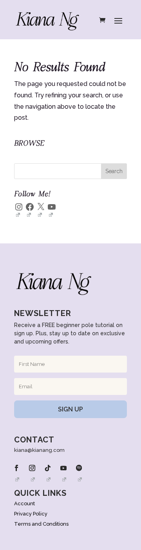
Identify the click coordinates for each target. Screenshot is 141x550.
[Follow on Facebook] (16, 468)
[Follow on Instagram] (32, 468)
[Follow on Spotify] (79, 468)
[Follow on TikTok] (48, 468)
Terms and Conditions (41, 524)
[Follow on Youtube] (63, 468)
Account (24, 503)
